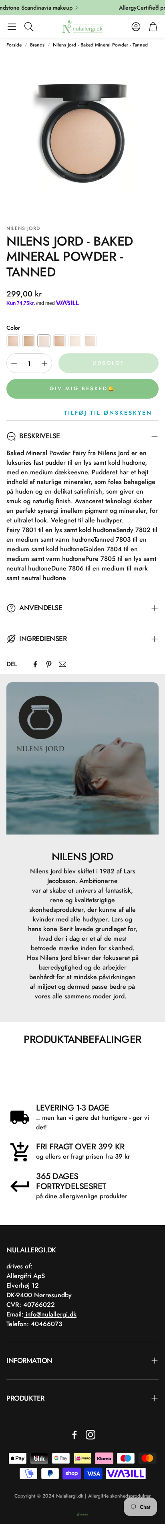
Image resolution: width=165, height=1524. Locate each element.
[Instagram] (90, 1434)
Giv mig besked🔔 (82, 388)
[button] (11, 26)
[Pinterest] (48, 664)
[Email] (62, 664)
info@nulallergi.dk (50, 1314)
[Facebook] (35, 664)
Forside (14, 44)
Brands (37, 44)
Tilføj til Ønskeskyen (108, 413)
